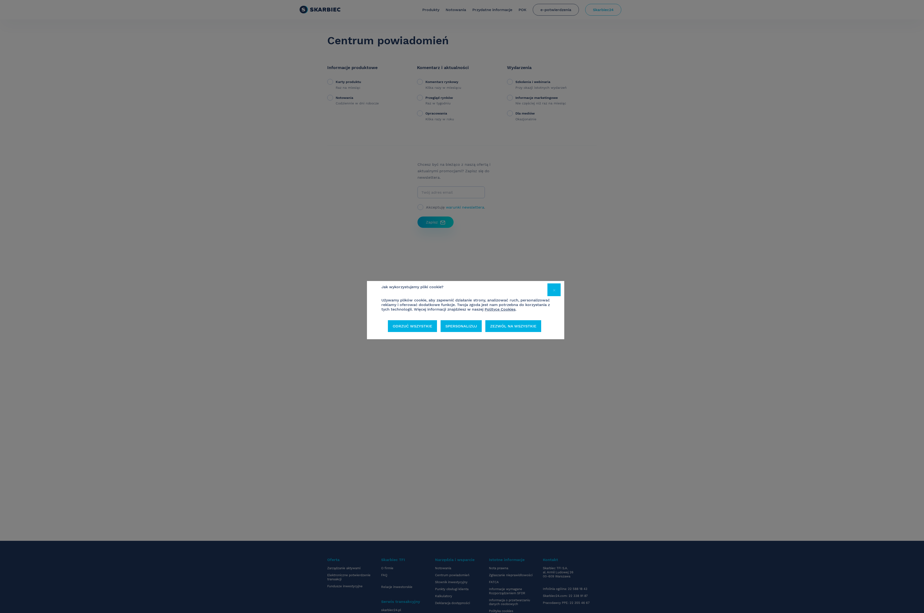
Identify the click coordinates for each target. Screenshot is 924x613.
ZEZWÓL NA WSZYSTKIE (513, 326)
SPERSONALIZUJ (461, 326)
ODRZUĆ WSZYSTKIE (412, 326)
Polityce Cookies (500, 309)
